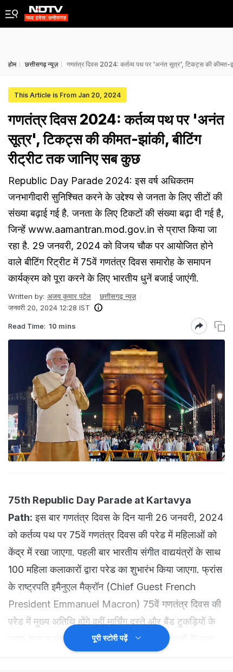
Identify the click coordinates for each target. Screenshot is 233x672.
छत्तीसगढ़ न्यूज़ (118, 296)
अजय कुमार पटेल (69, 296)
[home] (46, 10)
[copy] (220, 326)
